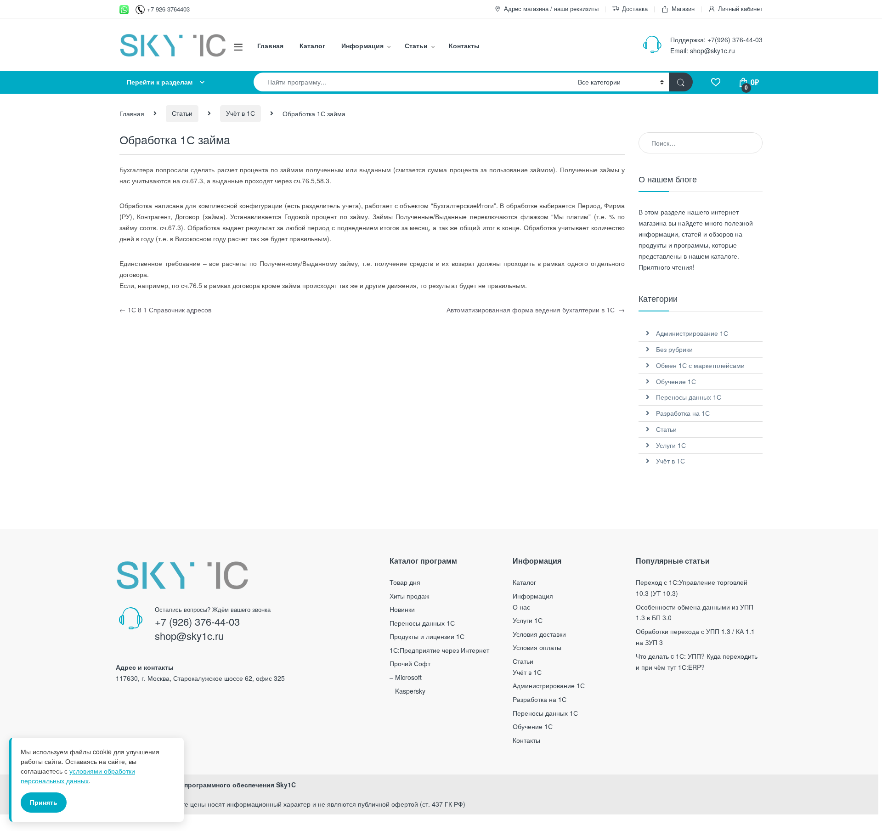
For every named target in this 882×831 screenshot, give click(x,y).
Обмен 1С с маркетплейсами (700, 365)
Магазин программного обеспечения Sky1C (226, 784)
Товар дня (405, 582)
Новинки (402, 609)
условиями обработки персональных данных (78, 775)
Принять (43, 802)
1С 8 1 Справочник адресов (165, 309)
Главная (270, 45)
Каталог (312, 45)
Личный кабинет (740, 8)
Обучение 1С (676, 381)
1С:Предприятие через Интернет (439, 650)
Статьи (416, 45)
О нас (521, 606)
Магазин (683, 8)
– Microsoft (406, 677)
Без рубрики (674, 349)
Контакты (464, 45)
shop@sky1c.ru (712, 50)
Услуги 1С (671, 445)
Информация (362, 45)
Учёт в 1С (240, 113)
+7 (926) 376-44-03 (197, 621)
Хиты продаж (409, 595)
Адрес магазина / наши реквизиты (551, 8)
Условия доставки (539, 634)
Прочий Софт (410, 663)
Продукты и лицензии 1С (427, 636)
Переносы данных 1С (688, 396)
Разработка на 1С (683, 413)
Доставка (635, 8)
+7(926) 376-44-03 (735, 39)
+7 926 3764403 (168, 9)
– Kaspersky (407, 690)
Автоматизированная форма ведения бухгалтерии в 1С (536, 309)
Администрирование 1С (692, 333)
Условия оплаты (537, 647)
